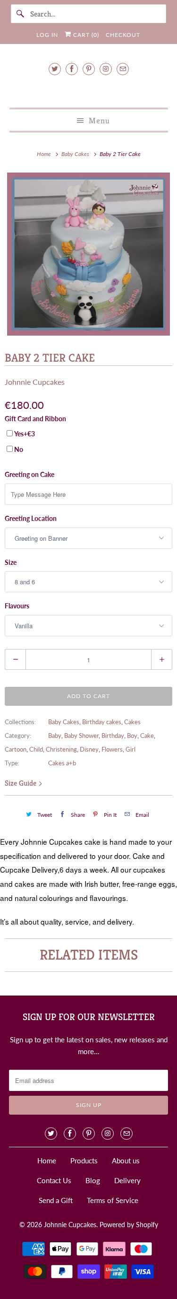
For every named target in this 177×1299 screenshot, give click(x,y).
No (18, 449)
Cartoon (15, 749)
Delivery (127, 1180)
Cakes (132, 722)
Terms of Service (112, 1200)
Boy (132, 735)
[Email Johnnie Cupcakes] (123, 68)
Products (84, 1160)
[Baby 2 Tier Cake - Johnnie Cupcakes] (88, 254)
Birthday (112, 735)
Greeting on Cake (29, 474)
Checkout (123, 34)
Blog (92, 1180)
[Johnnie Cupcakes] (88, 90)
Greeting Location (31, 518)
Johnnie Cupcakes (35, 381)
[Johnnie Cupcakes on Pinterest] (89, 68)
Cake (147, 735)
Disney (89, 749)
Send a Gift (56, 1200)
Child (36, 749)
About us (126, 1160)
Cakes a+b (62, 763)
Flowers (112, 749)
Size (11, 562)
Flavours (17, 606)
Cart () (85, 34)
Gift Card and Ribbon (35, 419)
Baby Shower (81, 735)
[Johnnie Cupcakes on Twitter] (55, 68)
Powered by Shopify (129, 1225)
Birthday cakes (101, 722)
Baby (54, 735)
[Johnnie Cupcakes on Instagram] (106, 68)
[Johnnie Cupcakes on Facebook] (72, 68)
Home (46, 1160)
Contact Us (54, 1180)
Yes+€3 (24, 434)
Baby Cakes (63, 722)
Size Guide (21, 783)
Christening (61, 749)
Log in (47, 34)
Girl (130, 749)
